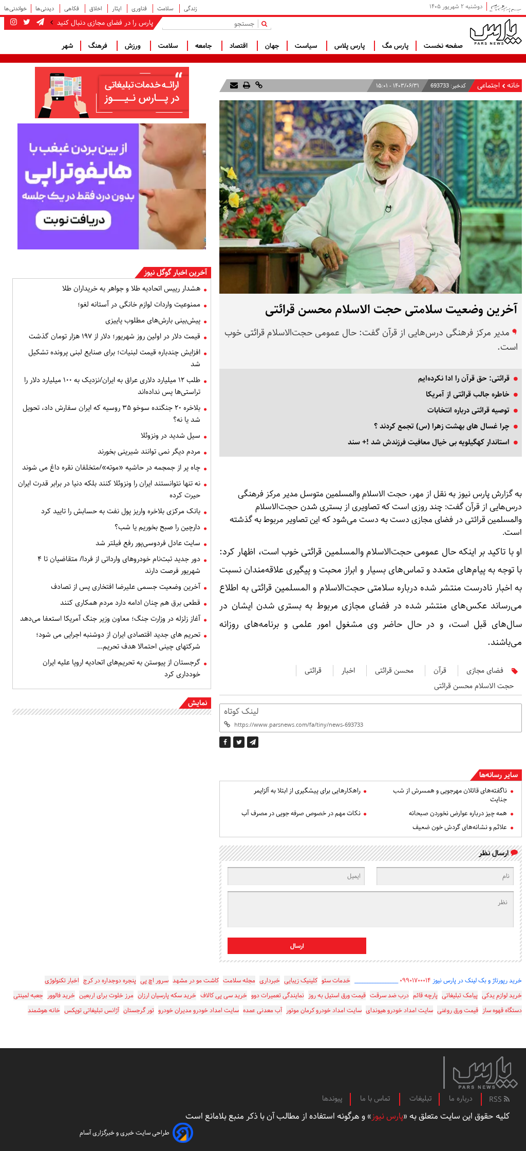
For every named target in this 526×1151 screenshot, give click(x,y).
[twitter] (239, 742)
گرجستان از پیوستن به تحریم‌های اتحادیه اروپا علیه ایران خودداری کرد (121, 668)
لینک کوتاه (241, 711)
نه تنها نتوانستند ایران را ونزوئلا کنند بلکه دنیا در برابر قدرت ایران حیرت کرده (109, 489)
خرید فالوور (61, 995)
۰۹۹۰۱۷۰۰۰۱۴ (415, 980)
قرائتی (313, 670)
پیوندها (332, 1098)
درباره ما (461, 1098)
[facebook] (225, 742)
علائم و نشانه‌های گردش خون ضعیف (459, 827)
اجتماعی (488, 85)
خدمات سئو (336, 980)
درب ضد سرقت (389, 995)
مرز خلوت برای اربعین (106, 995)
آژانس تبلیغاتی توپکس (91, 1010)
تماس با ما (376, 1098)
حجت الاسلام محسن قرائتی (474, 686)
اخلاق (96, 8)
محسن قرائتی (394, 670)
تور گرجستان (138, 1010)
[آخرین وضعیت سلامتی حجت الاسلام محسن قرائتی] (252, 742)
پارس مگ (395, 46)
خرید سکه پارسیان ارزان (167, 995)
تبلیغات (420, 1098)
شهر (67, 46)
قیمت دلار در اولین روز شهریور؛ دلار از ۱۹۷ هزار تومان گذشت (114, 336)
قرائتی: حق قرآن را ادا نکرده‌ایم (464, 378)
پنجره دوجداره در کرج (109, 980)
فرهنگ (98, 46)
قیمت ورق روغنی (457, 1010)
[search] (266, 23)
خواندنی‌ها (15, 8)
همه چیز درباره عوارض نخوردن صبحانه (458, 813)
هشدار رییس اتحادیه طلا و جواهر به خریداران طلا (131, 288)
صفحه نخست (443, 46)
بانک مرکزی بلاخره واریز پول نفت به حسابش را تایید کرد (120, 511)
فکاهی (72, 8)
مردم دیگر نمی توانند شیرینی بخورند (149, 451)
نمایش (197, 703)
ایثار (117, 8)
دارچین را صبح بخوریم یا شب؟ (157, 527)
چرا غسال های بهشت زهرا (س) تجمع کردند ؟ (442, 426)
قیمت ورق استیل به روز (337, 995)
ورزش (134, 46)
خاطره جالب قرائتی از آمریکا (468, 394)
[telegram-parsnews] (39, 22)
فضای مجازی (484, 670)
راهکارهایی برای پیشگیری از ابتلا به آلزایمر (307, 790)
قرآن (440, 670)
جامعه (204, 46)
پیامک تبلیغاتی (460, 995)
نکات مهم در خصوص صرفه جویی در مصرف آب (300, 813)
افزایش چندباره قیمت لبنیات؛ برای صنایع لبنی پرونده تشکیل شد (114, 358)
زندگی (190, 8)
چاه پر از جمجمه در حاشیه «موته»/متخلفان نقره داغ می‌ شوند (111, 467)
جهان (272, 46)
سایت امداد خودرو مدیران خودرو (198, 1010)
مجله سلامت (239, 980)
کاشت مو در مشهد (196, 980)
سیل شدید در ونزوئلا (170, 435)
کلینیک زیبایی (300, 980)
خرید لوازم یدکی (502, 995)
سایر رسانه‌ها (498, 775)
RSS (496, 1099)
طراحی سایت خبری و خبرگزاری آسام (125, 1133)
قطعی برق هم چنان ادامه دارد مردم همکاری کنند (130, 602)
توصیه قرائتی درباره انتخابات (468, 410)
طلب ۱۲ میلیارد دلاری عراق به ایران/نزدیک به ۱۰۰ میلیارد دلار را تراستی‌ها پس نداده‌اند (112, 386)
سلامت (166, 8)
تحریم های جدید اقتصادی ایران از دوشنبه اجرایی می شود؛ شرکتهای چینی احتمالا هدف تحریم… (118, 640)
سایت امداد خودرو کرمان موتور (324, 1010)
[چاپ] (245, 86)
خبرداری (269, 980)
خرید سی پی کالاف (223, 995)
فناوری (140, 8)
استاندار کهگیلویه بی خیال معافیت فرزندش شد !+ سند (429, 442)
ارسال (297, 946)
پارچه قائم (425, 995)
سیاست (307, 46)
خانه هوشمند (44, 1010)
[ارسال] (234, 86)
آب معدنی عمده (262, 1010)
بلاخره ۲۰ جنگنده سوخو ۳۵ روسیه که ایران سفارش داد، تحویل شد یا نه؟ (111, 413)
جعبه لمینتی (28, 995)
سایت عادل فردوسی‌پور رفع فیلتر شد (148, 543)
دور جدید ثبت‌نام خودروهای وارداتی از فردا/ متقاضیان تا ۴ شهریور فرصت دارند (118, 565)
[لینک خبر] (258, 86)
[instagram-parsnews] (13, 22)
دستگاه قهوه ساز (502, 1010)
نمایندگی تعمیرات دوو (277, 995)
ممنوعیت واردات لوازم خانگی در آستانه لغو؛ (139, 304)
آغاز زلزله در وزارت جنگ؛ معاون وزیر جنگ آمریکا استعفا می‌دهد (110, 618)
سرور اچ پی (154, 980)
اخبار (348, 670)
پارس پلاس (350, 46)
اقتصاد (240, 46)
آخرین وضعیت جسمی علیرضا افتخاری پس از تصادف (125, 586)
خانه (513, 85)
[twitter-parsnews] (25, 22)
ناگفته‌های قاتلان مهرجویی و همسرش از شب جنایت (450, 795)
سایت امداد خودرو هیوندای (399, 1010)
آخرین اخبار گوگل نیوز (175, 272)
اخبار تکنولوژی (62, 980)
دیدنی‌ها (45, 8)
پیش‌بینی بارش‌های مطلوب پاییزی (152, 320)
